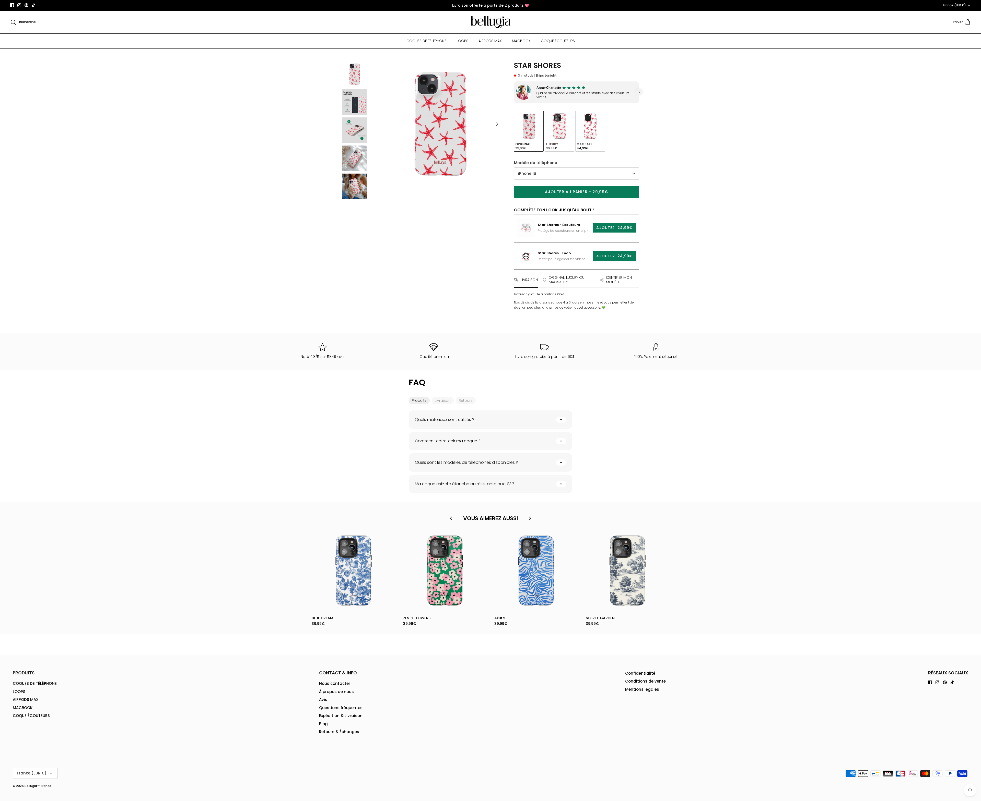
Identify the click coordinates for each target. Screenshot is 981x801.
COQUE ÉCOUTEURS (558, 40)
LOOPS (462, 40)
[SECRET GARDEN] (628, 571)
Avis (323, 699)
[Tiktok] (34, 5)
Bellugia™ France (38, 786)
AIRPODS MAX (490, 40)
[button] (514, 92)
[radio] (529, 131)
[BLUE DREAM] (353, 571)
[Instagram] (19, 5)
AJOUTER (614, 227)
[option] (440, 123)
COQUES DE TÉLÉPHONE (426, 40)
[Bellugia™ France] (490, 22)
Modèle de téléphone (535, 162)
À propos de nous (336, 691)
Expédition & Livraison (341, 715)
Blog (323, 723)
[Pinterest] (26, 5)
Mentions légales (642, 689)
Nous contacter (334, 683)
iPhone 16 (527, 173)
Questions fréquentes (341, 707)
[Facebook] (12, 5)
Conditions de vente (645, 681)
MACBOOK (521, 40)
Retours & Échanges (339, 731)
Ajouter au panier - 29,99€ (576, 192)
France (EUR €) (954, 5)
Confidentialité (640, 673)
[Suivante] (497, 123)
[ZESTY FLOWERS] (445, 571)
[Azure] (536, 571)
